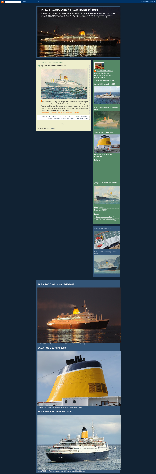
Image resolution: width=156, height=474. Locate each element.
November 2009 (99, 210)
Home (63, 124)
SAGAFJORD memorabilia (79, 118)
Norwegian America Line (61, 118)
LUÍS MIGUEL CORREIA (105, 71)
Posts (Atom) (50, 128)
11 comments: (83, 116)
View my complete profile (105, 80)
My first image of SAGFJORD (54, 65)
